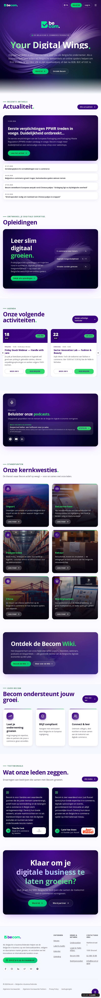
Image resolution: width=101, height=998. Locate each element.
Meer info (15, 371)
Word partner (59, 903)
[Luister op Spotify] (10, 439)
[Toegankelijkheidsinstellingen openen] (95, 992)
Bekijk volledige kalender (81, 319)
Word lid (76, 5)
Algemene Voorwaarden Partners (34, 989)
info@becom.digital (92, 962)
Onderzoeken (75, 942)
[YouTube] (31, 968)
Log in (87, 5)
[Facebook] (5, 968)
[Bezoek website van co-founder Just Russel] (88, 831)
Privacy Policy (54, 989)
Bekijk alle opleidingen (23, 278)
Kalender (56, 951)
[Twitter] (24, 968)
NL (67, 5)
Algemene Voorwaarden (11, 989)
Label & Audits (59, 946)
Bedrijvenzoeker (76, 961)
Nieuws (56, 940)
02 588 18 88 (91, 955)
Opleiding (57, 956)
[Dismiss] (98, 995)
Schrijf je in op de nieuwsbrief (21, 960)
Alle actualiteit (86, 107)
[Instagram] (11, 968)
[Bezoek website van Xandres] (39, 830)
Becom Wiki (74, 955)
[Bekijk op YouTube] (16, 439)
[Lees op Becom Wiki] (22, 439)
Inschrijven (36, 371)
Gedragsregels (66, 989)
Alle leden (88, 779)
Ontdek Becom (59, 71)
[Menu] (95, 5)
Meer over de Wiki (42, 664)
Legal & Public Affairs (75, 949)
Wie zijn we (88, 699)
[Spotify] (37, 968)
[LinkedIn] (18, 968)
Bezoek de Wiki (19, 664)
